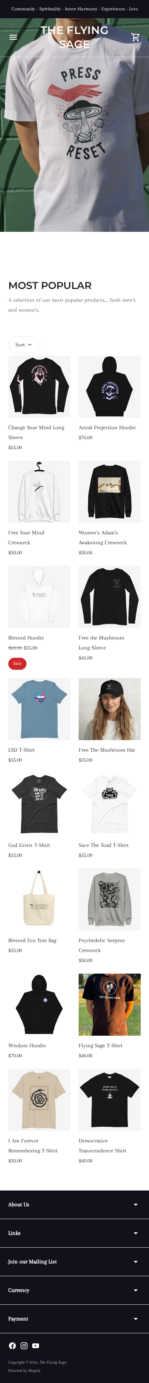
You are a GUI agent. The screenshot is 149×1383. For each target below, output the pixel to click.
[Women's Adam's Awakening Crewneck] (110, 492)
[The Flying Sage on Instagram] (24, 1346)
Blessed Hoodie (26, 638)
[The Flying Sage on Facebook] (12, 1346)
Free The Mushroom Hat (107, 750)
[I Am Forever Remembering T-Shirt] (39, 1100)
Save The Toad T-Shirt (104, 845)
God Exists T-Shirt (29, 845)
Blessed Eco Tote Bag (32, 940)
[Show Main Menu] (13, 37)
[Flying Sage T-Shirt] (110, 1005)
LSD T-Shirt (21, 750)
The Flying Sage (53, 1362)
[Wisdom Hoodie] (39, 1005)
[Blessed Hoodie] (39, 597)
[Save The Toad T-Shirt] (110, 804)
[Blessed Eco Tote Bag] (39, 899)
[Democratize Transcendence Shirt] (110, 1100)
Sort (20, 345)
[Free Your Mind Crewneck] (39, 492)
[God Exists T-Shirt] (39, 804)
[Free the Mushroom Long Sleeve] (110, 597)
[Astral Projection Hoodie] (110, 387)
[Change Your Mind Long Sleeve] (39, 387)
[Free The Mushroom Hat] (110, 709)
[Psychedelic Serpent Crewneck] (110, 899)
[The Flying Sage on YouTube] (35, 1346)
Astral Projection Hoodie (107, 427)
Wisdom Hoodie (27, 1045)
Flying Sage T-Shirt (101, 1045)
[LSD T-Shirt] (39, 709)
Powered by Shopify (24, 1370)
